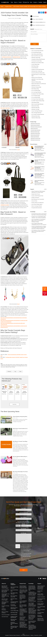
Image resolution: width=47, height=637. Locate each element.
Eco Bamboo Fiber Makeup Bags (38, 93)
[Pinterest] (42, 578)
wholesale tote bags (16, 56)
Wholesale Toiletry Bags (36, 57)
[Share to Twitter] (41, 12)
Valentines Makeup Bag (36, 117)
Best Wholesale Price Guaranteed (38, 199)
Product (20, 2)
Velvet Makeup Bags (35, 102)
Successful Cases (5, 616)
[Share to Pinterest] (45, 12)
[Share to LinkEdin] (43, 12)
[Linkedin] (45, 578)
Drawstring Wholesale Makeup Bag (38, 72)
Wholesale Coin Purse (36, 85)
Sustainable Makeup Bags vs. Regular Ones (32, 622)
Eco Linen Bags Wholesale (36, 92)
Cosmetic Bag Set (35, 67)
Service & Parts (34, 200)
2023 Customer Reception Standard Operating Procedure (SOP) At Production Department (32, 627)
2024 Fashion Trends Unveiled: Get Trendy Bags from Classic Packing (29, 6)
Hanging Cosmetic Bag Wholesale (38, 69)
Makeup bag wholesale (35, 135)
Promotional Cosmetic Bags (37, 60)
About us (16, 2)
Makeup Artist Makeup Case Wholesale (39, 83)
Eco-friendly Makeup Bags (36, 52)
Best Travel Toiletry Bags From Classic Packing (22, 471)
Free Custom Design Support (37, 204)
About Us (4, 583)
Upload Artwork (17, 546)
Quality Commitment (35, 197)
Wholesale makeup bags (35, 123)
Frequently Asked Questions (37, 207)
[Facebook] (39, 578)
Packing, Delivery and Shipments (38, 202)
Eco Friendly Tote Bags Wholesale (38, 114)
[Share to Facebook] (39, 12)
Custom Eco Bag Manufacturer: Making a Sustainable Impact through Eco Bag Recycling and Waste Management (39, 227)
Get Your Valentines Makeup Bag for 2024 (21, 456)
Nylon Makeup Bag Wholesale (37, 54)
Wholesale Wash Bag (35, 107)
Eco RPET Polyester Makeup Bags (38, 100)
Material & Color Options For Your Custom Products (40, 619)
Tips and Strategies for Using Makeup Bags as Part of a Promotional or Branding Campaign (38, 220)
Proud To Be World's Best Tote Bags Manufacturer (5, 590)
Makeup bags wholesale (35, 125)
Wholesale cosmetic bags (35, 138)
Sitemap (31, 635)
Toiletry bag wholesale (35, 136)
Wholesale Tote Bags (35, 109)
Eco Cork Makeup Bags (36, 90)
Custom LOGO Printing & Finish (37, 195)
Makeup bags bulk (34, 128)
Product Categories (13, 584)
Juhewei (40, 635)
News (31, 2)
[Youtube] (44, 578)
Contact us (35, 2)
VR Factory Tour (26, 2)
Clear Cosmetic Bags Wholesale (37, 50)
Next (20, 371)
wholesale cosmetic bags (6, 56)
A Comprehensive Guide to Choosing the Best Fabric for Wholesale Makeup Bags (32, 587)
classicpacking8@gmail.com (40, 22)
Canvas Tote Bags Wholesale (37, 110)
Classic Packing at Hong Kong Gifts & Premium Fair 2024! (24, 416)
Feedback (40, 2)
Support (44, 2)
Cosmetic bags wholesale (35, 130)
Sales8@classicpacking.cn (40, 25)
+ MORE (45, 144)
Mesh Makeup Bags (35, 88)
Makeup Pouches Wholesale (37, 77)
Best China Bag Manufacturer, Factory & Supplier (5, 586)
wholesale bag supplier (5, 204)
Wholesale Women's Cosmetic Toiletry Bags (14, 627)
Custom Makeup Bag (35, 64)
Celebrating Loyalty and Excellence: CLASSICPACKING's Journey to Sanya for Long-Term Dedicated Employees (23, 612)
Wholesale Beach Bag (36, 116)
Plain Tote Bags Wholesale (36, 112)
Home (12, 2)
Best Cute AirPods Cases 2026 (37, 55)
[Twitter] (40, 578)
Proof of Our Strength (6, 614)
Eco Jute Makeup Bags (36, 97)
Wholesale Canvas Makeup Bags (38, 62)
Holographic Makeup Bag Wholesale (38, 59)
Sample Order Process (36, 194)
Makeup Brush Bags (35, 105)
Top (15, 371)
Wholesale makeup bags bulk (36, 126)
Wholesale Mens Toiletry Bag (37, 71)
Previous (9, 371)
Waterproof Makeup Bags (36, 81)
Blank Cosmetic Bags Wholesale (37, 104)
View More (14, 404)
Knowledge (31, 583)
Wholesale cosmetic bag (35, 140)
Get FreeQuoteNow (44, 288)
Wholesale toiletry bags (35, 131)
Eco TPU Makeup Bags (36, 95)
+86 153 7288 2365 (39, 19)
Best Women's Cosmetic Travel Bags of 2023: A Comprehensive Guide (26, 441)
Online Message (36, 16)
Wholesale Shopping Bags (36, 87)
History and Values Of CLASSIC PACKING (5, 602)
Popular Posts (8, 6)
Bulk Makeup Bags (14, 612)
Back (20, 18)
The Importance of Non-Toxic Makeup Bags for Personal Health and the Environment (38, 231)
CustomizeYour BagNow (45, 293)
